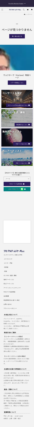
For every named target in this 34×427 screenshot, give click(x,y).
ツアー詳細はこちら (17, 83)
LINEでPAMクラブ (14, 189)
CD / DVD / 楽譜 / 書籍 (10, 275)
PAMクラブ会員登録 (16, 184)
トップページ (28, 14)
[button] (2, 10)
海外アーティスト (9, 279)
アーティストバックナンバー (12, 288)
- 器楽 (5, 271)
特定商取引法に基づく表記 (11, 300)
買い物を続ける (17, 36)
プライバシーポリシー (10, 308)
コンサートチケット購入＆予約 (13, 255)
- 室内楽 (6, 267)
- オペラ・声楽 (8, 263)
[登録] (28, 179)
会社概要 (6, 296)
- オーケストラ (8, 259)
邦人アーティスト (9, 283)
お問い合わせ (8, 304)
